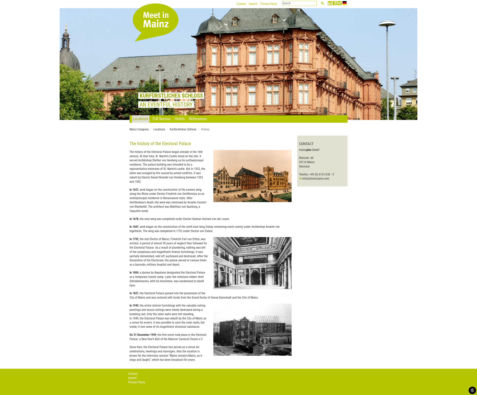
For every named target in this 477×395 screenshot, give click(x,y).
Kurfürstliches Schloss (183, 129)
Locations (159, 129)
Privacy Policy (268, 4)
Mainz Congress (139, 129)
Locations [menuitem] (140, 119)
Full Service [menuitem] (161, 119)
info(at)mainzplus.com (315, 178)
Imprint (253, 4)
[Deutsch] (344, 3)
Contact (241, 4)
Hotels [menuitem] (180, 119)
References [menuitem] (198, 119)
